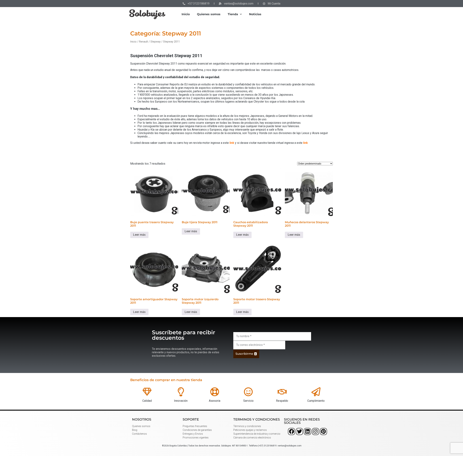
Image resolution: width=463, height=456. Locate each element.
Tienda (233, 14)
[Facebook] (291, 431)
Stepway (155, 41)
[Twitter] (299, 431)
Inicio (186, 14)
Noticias (255, 14)
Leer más (139, 234)
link (232, 143)
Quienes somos (208, 14)
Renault (143, 41)
